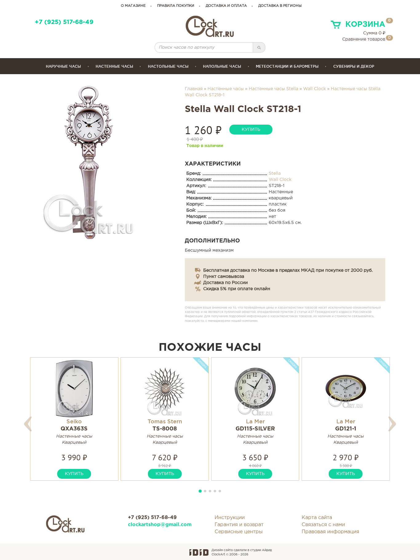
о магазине (133, 5)
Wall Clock (314, 89)
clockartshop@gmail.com (160, 524)
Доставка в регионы (280, 5)
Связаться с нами (323, 524)
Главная (194, 89)
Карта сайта (317, 517)
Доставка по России (225, 283)
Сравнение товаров (363, 39)
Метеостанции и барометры (287, 66)
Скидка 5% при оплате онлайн (236, 289)
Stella (275, 173)
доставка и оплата (226, 5)
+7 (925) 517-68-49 (64, 22)
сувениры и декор (353, 66)
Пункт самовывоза (223, 276)
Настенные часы (114, 66)
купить (251, 129)
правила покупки (175, 5)
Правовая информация (330, 532)
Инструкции (230, 517)
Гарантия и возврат (239, 524)
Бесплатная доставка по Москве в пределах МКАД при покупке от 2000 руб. (288, 270)
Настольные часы (168, 66)
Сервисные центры (239, 532)
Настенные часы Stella (273, 89)
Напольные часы (222, 66)
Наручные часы (63, 66)
